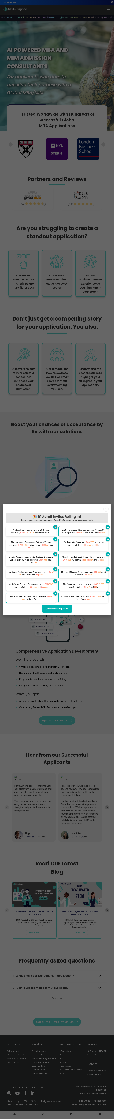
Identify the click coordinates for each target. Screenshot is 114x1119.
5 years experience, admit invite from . (31, 597)
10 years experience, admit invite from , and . (31, 545)
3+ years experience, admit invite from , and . (31, 585)
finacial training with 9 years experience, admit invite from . (31, 531)
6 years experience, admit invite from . (83, 597)
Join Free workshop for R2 (57, 609)
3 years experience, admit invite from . (83, 573)
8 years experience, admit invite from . (31, 573)
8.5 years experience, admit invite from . (31, 560)
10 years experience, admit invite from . (83, 531)
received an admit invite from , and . (83, 543)
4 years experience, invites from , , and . (83, 558)
